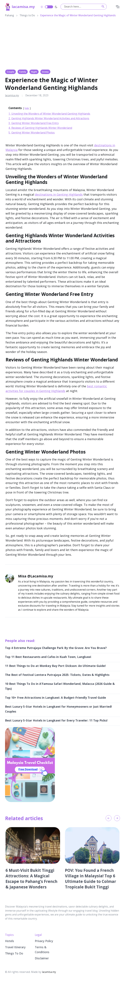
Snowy (45, 71)
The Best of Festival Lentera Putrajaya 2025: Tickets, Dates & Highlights (57, 675)
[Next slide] (117, 818)
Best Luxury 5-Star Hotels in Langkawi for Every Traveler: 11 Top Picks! (56, 720)
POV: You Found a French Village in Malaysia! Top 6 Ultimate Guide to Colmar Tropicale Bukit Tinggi (90, 879)
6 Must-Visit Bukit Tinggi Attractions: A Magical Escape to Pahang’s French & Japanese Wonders (31, 879)
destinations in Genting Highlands (59, 194)
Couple (10, 71)
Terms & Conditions (42, 949)
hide (27, 108)
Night (34, 71)
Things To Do (14, 953)
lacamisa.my (23, 6)
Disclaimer (42, 958)
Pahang (9, 15)
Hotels (9, 941)
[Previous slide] (108, 818)
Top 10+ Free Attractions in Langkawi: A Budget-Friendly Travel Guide (55, 697)
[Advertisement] (62, 44)
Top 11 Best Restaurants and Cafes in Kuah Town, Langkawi (48, 657)
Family (22, 71)
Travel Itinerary (15, 947)
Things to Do (27, 15)
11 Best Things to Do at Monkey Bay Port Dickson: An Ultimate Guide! (55, 666)
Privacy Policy (44, 941)
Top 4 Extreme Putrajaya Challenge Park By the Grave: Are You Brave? (56, 648)
